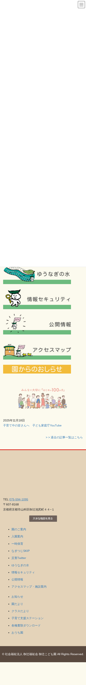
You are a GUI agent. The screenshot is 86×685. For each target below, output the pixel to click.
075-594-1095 (18, 499)
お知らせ (17, 596)
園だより (17, 604)
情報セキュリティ (23, 572)
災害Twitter (18, 558)
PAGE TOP (80, 661)
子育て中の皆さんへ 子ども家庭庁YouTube (32, 425)
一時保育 (17, 543)
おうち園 (17, 632)
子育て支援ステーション (27, 618)
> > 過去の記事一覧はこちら (64, 437)
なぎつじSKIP (20, 550)
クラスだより (20, 611)
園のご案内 (18, 529)
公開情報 (17, 579)
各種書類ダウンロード (26, 625)
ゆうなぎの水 (20, 565)
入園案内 (17, 536)
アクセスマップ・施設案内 (29, 586)
